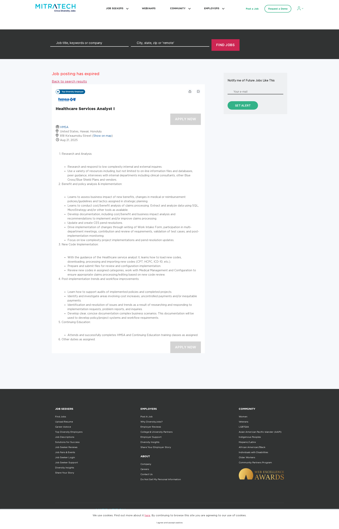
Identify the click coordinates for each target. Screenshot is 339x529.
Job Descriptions (64, 437)
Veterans (243, 422)
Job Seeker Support (66, 462)
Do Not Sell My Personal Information (160, 479)
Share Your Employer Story (155, 447)
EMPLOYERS (211, 8)
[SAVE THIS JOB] (198, 91)
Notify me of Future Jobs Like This (251, 80)
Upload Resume (64, 422)
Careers (144, 469)
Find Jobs (60, 416)
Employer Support (150, 437)
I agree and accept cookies (169, 523)
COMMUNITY (178, 8)
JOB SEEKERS (114, 8)
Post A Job (146, 416)
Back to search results (69, 81)
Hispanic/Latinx (247, 442)
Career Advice (63, 427)
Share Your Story (64, 473)
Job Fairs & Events (65, 452)
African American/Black (252, 447)
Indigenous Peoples (250, 437)
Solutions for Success (67, 442)
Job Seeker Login (65, 457)
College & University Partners (156, 432)
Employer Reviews (150, 427)
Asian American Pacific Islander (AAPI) (260, 432)
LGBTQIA (244, 427)
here (147, 515)
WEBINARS (149, 8)
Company (145, 464)
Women (243, 416)
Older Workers (247, 457)
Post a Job (252, 8)
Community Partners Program (255, 462)
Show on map (102, 135)
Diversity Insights (64, 467)
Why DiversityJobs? (151, 422)
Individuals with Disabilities (253, 452)
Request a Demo (278, 8)
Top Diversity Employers (69, 432)
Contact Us (146, 474)
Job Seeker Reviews (66, 447)
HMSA (64, 127)
